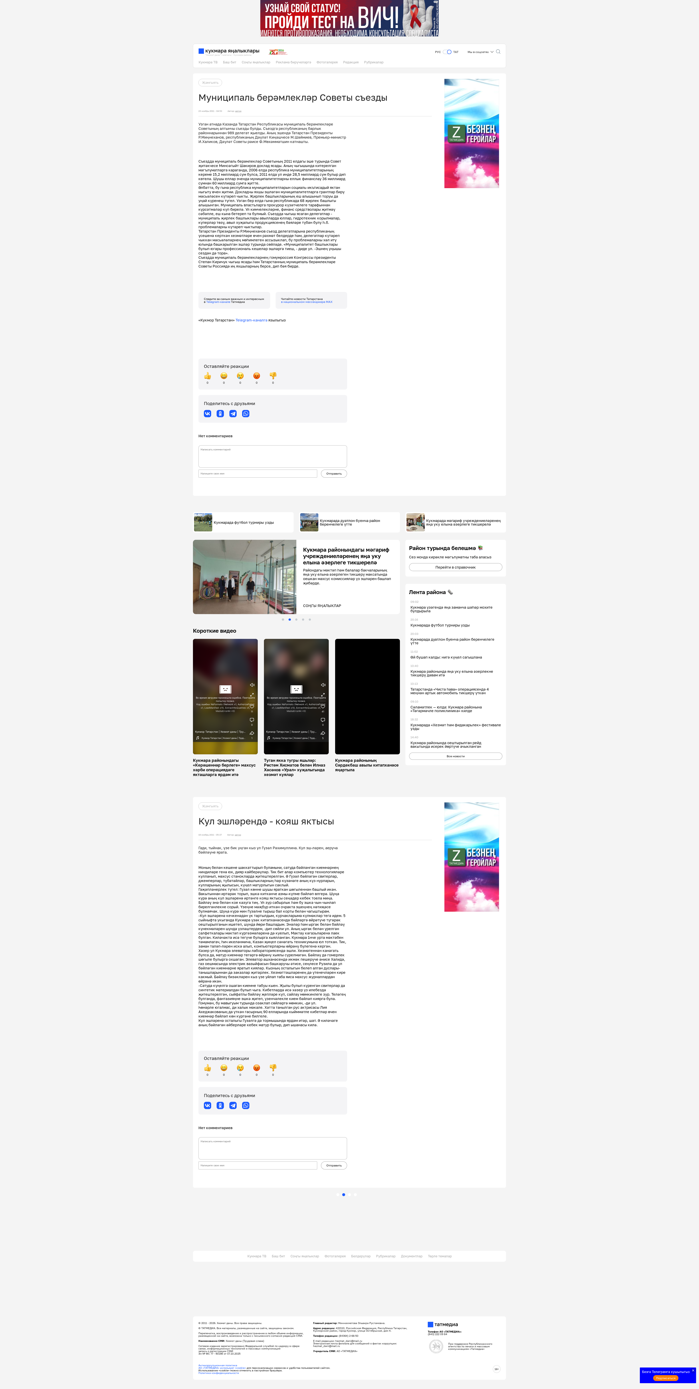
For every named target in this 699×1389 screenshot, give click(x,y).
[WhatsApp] (245, 413)
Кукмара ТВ (208, 62)
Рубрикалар (374, 62)
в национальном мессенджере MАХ (307, 302)
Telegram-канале (218, 302)
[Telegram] (233, 413)
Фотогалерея (327, 62)
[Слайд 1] (283, 619)
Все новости (456, 756)
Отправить (334, 473)
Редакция (351, 62)
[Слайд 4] (303, 619)
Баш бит (229, 62)
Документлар (411, 1256)
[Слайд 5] (310, 619)
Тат (456, 52)
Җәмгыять (210, 82)
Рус (438, 52)
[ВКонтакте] (207, 413)
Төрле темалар (440, 1256)
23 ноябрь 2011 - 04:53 (210, 111)
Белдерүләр (361, 1256)
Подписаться (666, 1378)
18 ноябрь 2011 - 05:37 (210, 835)
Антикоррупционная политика (217, 1365)
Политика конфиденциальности (218, 1372)
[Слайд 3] (296, 619)
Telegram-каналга (251, 320)
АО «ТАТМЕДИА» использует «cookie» (222, 1367)
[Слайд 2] (290, 619)
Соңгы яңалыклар (256, 62)
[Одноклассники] (220, 413)
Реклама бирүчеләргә (293, 62)
